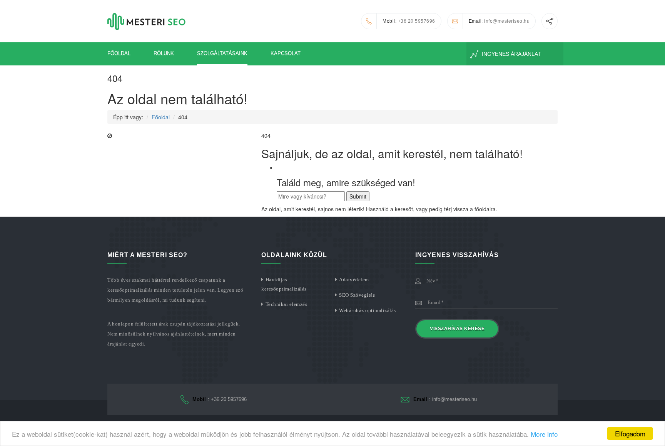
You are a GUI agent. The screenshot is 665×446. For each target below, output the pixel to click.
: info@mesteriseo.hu (499, 21)
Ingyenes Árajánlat (510, 54)
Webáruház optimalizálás (367, 310)
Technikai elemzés (286, 304)
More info (544, 434)
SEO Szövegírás (357, 295)
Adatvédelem (354, 279)
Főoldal (118, 53)
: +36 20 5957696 (409, 21)
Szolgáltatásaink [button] (222, 53)
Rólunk (164, 53)
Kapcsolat (286, 53)
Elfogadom (630, 433)
